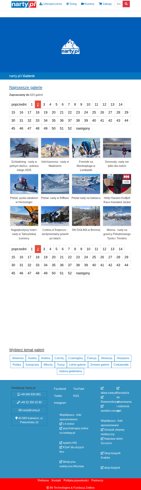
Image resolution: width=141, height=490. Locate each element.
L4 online (68, 423)
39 (86, 120)
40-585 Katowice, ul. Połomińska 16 (30, 420)
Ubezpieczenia (52, 3)
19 (45, 112)
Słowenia (18, 358)
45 (13, 128)
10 (88, 104)
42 (110, 120)
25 (94, 112)
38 (78, 120)
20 (54, 112)
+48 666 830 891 (30, 394)
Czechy (59, 358)
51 (62, 128)
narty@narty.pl (30, 410)
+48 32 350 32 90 (31, 402)
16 (21, 112)
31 (21, 120)
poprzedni (19, 104)
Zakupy (107, 3)
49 (45, 128)
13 (112, 104)
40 (94, 120)
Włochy (48, 364)
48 (37, 128)
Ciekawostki (121, 364)
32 (29, 120)
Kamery (89, 3)
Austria (32, 358)
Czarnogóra (75, 358)
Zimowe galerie (99, 364)
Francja (91, 358)
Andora (45, 358)
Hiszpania (123, 358)
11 (96, 104)
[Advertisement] (70, 315)
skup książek (112, 467)
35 (54, 120)
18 (37, 112)
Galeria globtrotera (70, 371)
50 (54, 128)
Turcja (61, 364)
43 (118, 120)
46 (21, 128)
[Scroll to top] (136, 485)
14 (120, 104)
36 (62, 120)
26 (102, 112)
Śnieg (73, 3)
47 (29, 128)
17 (29, 112)
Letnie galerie (77, 364)
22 (70, 112)
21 (62, 112)
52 (70, 128)
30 (13, 120)
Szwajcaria (32, 364)
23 (78, 112)
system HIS (69, 442)
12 (104, 104)
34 (45, 120)
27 (110, 112)
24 (86, 112)
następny (83, 128)
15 (13, 112)
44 (126, 120)
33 (37, 120)
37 (70, 120)
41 (102, 120)
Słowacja (106, 358)
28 (118, 112)
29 (126, 112)
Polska (17, 364)
